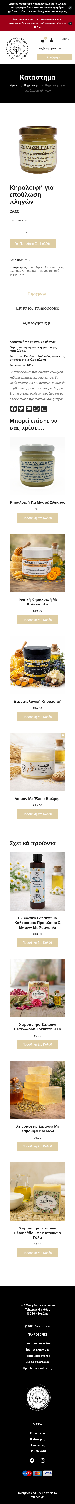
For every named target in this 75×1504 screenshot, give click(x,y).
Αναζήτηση (54, 57)
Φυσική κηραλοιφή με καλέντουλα (38, 601)
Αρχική (14, 85)
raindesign (37, 1497)
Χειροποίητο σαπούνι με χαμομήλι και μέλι (37, 1128)
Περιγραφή (38, 293)
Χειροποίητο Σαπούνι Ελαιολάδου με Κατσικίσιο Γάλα (37, 1233)
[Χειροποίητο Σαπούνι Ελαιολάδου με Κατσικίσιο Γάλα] (37, 1191)
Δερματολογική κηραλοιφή (38, 701)
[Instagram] (43, 1460)
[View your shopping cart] (43, 41)
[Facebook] (32, 1460)
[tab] (37, 293)
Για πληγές (36, 267)
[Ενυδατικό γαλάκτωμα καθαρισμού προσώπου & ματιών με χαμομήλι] (37, 881)
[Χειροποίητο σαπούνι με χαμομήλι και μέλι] (37, 1090)
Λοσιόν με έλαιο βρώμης (37, 798)
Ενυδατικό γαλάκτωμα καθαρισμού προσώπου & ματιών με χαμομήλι (37, 923)
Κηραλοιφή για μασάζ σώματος (37, 502)
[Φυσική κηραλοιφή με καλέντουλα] (37, 563)
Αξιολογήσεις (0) (37, 323)
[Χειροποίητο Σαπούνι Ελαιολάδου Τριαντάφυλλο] (37, 988)
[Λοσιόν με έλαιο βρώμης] (37, 762)
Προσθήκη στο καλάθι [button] (37, 518)
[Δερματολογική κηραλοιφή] (37, 665)
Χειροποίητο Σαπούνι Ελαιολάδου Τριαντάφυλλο (37, 1026)
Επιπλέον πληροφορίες (37, 308)
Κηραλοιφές (32, 85)
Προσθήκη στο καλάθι (35, 243)
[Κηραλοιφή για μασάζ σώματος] (37, 466)
